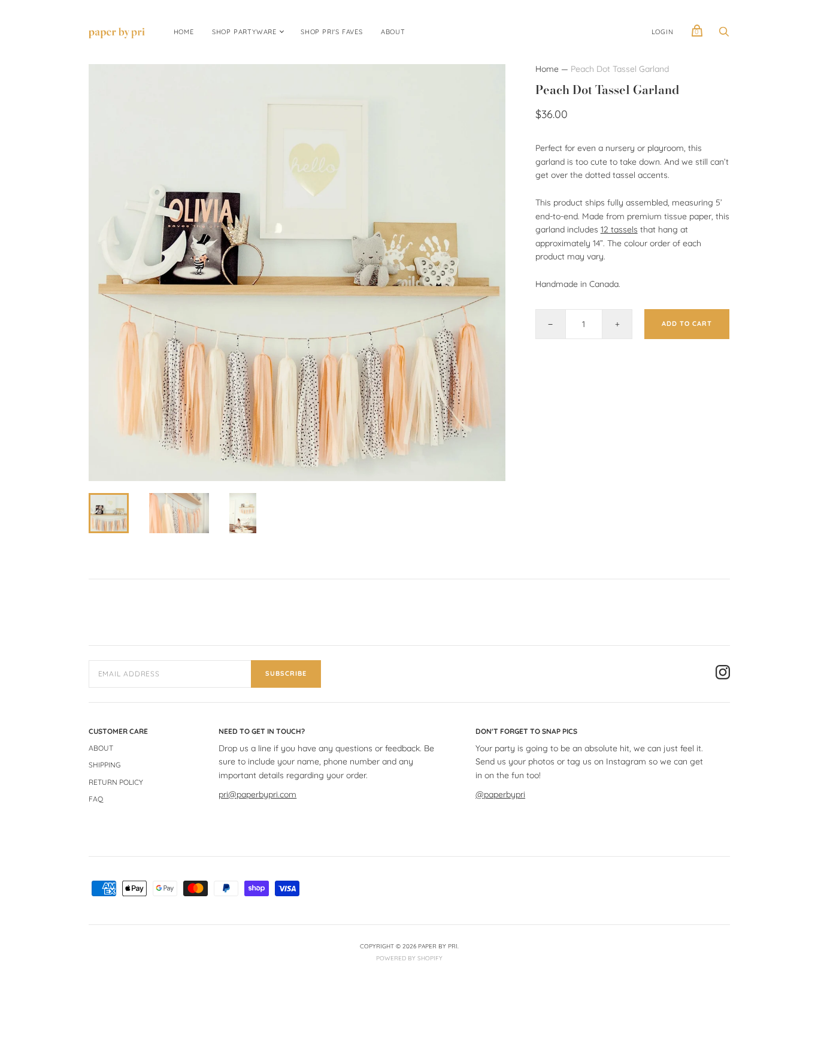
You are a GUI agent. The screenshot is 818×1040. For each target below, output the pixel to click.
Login (663, 32)
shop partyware (244, 32)
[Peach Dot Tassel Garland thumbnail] (109, 513)
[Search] (724, 34)
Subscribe (286, 673)
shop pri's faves (332, 32)
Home (547, 69)
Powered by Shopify (409, 958)
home (184, 32)
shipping (104, 764)
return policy (116, 782)
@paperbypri (500, 794)
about (393, 32)
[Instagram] (723, 674)
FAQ (96, 798)
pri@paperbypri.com (257, 794)
